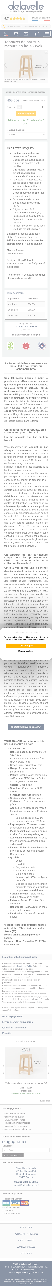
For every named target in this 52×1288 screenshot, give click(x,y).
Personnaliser (26, 651)
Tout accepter (26, 645)
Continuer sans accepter (27, 632)
